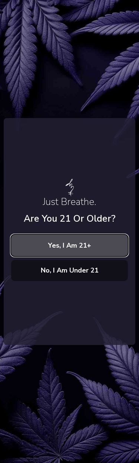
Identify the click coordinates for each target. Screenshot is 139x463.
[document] (69, 231)
